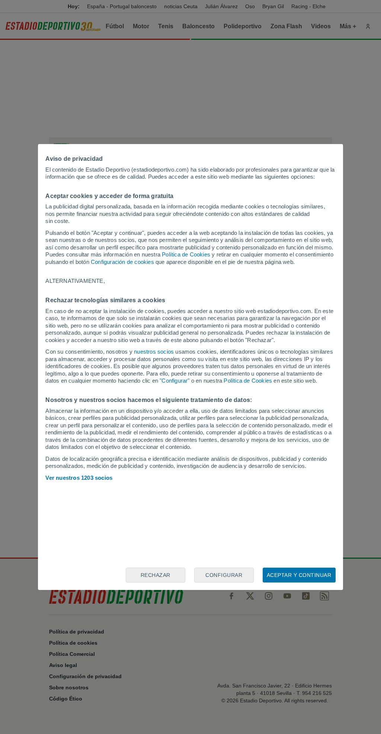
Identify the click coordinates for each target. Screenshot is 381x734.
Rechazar (155, 575)
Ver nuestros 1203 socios (78, 478)
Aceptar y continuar (299, 575)
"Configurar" (174, 380)
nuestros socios (154, 351)
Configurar (223, 575)
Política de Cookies (186, 254)
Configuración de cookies (122, 262)
